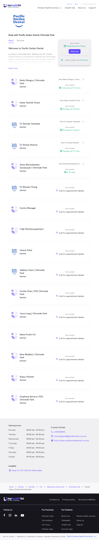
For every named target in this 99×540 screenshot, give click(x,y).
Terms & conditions (86, 499)
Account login (67, 529)
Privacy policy (68, 499)
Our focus (46, 525)
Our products (47, 520)
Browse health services (86, 516)
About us (82, 8)
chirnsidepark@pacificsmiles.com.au (70, 436)
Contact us (54, 499)
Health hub (70, 8)
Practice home (47, 516)
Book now (65, 516)
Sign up (69, 4)
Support (92, 8)
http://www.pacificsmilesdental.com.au (71, 440)
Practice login (47, 529)
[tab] (11, 41)
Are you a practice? (89, 4)
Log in (76, 4)
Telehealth (65, 520)
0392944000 (59, 432)
